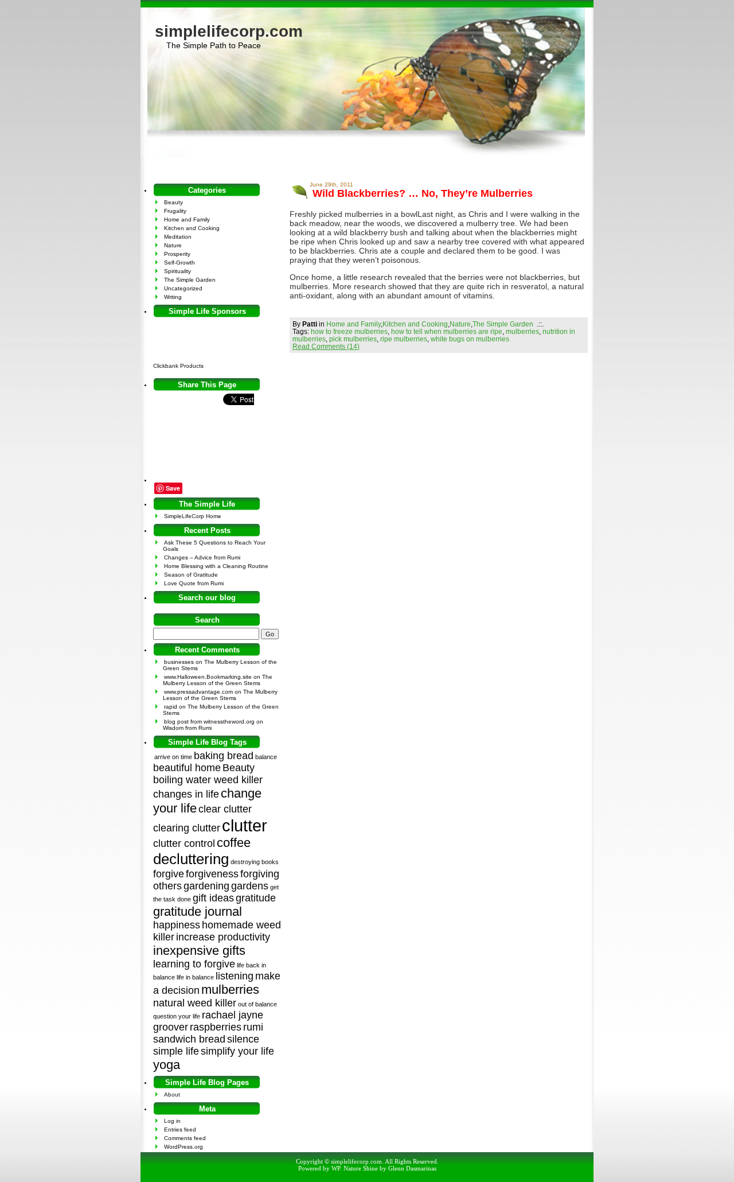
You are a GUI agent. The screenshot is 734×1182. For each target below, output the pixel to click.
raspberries (215, 1027)
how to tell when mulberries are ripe (446, 331)
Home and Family (353, 324)
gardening (206, 886)
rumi (253, 1027)
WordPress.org (183, 1147)
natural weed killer (194, 1003)
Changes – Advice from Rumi (202, 557)
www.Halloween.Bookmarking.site (208, 677)
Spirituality (177, 271)
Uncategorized (183, 288)
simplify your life (237, 1051)
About (172, 1094)
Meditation (178, 237)
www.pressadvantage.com (198, 692)
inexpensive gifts (199, 950)
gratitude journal (197, 911)
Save (173, 488)
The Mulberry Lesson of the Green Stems (217, 680)
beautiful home (187, 767)
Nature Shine (360, 1168)
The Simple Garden (503, 324)
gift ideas (213, 898)
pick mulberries (353, 339)
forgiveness (212, 874)
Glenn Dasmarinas (412, 1168)
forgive (168, 874)
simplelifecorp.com (229, 31)
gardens (249, 886)
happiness (176, 925)
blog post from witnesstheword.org (209, 721)
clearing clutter (186, 828)
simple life (176, 1051)
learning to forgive (194, 964)
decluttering (191, 859)
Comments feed (185, 1138)
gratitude (256, 898)
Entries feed (180, 1129)
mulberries (522, 331)
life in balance (195, 977)
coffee (234, 842)
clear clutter (225, 809)
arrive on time (173, 756)
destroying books (255, 861)
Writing (173, 297)
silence (243, 1039)
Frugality (175, 211)
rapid (170, 706)
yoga (166, 1064)
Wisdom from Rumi (187, 728)
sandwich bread (189, 1039)
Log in (172, 1121)
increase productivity (223, 937)
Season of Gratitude (191, 574)
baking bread (223, 755)
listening (234, 976)
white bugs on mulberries (470, 339)
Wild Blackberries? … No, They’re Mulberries (423, 193)
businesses (179, 662)
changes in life (186, 794)
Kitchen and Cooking (415, 324)
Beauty (173, 202)
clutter (244, 825)
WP (335, 1168)
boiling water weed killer (208, 780)
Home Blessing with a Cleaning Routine (216, 566)
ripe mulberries (403, 339)
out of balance (257, 1004)
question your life (176, 1016)
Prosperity (177, 254)
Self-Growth (179, 262)
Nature (460, 324)
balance (266, 756)
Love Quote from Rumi (194, 583)
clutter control (184, 843)
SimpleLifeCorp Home (192, 516)
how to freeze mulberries (349, 331)
